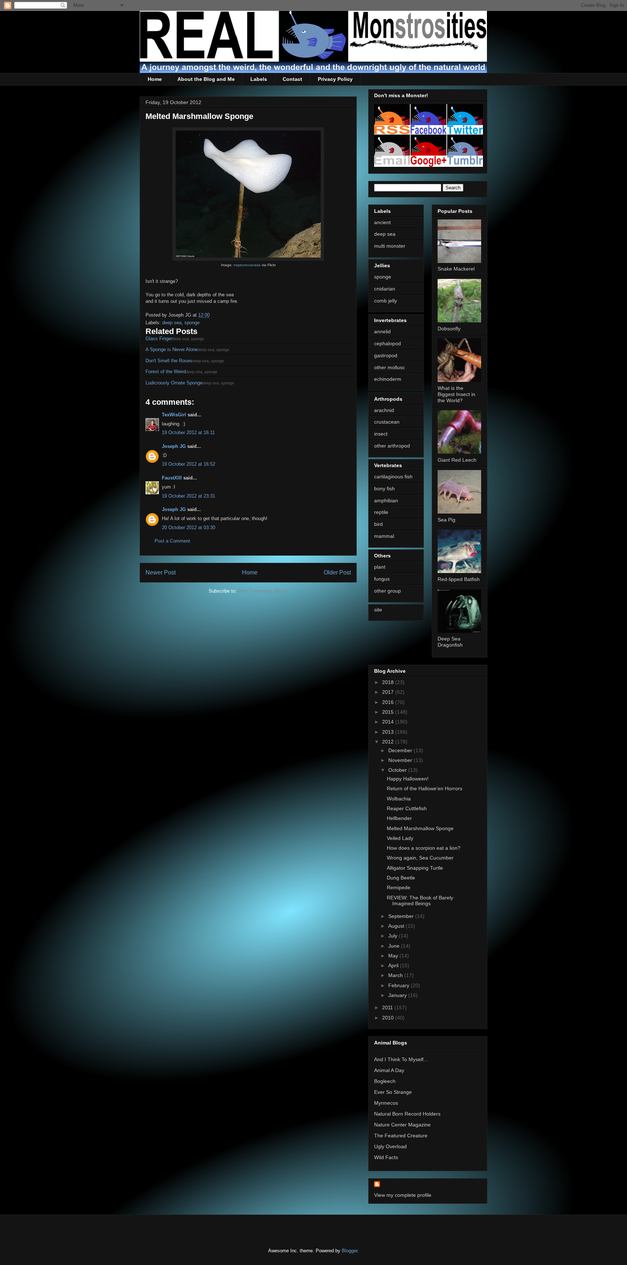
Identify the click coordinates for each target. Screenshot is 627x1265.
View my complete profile (402, 1195)
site (378, 610)
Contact (292, 79)
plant (379, 567)
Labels (258, 79)
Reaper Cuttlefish (407, 808)
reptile (381, 512)
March (396, 975)
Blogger (349, 1250)
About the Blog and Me (206, 79)
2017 (388, 692)
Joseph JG (174, 446)
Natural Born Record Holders (407, 1114)
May (393, 956)
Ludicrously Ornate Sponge (174, 383)
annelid (382, 331)
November (401, 760)
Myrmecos (386, 1103)
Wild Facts (386, 1157)
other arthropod (392, 446)
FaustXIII (172, 478)
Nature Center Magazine (402, 1125)
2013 (388, 732)
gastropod (385, 355)
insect (381, 434)
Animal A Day (389, 1070)
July (393, 936)
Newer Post (161, 572)
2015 (388, 712)
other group (387, 591)
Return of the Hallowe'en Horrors (424, 788)
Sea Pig (446, 520)
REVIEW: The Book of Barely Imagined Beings (420, 901)
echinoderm (387, 379)
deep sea (171, 322)
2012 (388, 742)
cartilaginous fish (393, 476)
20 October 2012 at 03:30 (188, 527)
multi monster (389, 246)
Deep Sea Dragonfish (450, 642)
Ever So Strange (393, 1092)
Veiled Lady (400, 838)
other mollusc (389, 367)
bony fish (384, 488)
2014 (388, 722)
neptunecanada (247, 265)
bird (378, 524)
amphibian (386, 500)
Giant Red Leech (457, 460)
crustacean (386, 422)
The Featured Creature (400, 1135)
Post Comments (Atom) (263, 591)
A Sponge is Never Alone (172, 349)
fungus (382, 579)
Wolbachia (399, 799)
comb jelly (385, 301)
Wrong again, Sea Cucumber (420, 858)
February (399, 985)
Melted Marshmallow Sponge (420, 828)
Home (155, 79)
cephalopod (387, 343)
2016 (388, 702)
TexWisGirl (174, 414)
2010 (388, 1018)
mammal (384, 536)
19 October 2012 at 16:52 (188, 464)
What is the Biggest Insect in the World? (456, 394)
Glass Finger (159, 338)
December (401, 750)
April (394, 965)
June (394, 946)
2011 (388, 1007)
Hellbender (399, 818)
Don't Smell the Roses (169, 360)
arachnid (384, 410)
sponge (192, 322)
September (401, 916)
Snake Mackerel (456, 269)
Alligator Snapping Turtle (415, 868)
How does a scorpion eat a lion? (423, 848)
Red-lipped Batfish (459, 579)
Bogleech (385, 1081)
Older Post (337, 572)
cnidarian (384, 289)
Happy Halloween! (408, 779)
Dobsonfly (449, 328)
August (397, 926)
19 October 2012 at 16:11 (188, 432)
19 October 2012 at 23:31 (188, 496)
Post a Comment (172, 541)
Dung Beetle (401, 878)
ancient (382, 222)
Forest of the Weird (166, 371)
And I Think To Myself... (401, 1059)
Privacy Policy (335, 79)
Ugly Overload (390, 1146)
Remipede (398, 887)
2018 (388, 682)
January (398, 995)
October (398, 770)
